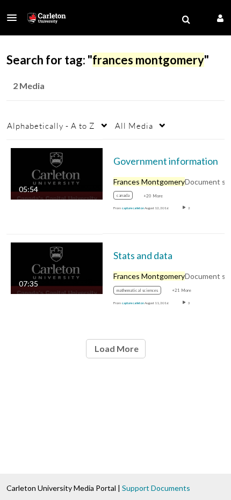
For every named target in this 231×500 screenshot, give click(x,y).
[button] (15, 17)
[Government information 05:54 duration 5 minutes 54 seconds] (57, 172)
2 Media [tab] (29, 85)
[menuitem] (186, 20)
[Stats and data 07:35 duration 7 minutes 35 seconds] (57, 267)
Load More (116, 348)
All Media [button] (134, 125)
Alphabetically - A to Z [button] (51, 125)
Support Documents (156, 487)
